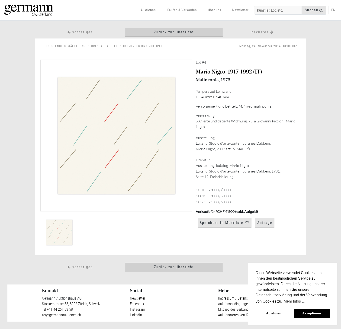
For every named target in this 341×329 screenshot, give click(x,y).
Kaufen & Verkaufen (182, 10)
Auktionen (148, 10)
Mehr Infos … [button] (295, 301)
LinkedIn (136, 315)
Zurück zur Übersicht (174, 32)
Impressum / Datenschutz (237, 298)
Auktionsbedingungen (234, 304)
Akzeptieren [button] (311, 313)
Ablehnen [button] (273, 313)
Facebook (137, 304)
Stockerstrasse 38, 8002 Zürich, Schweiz (71, 304)
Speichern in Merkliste (221, 222)
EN (333, 10)
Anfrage (264, 222)
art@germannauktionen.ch (61, 315)
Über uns (214, 10)
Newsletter (240, 10)
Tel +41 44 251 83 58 (57, 309)
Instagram (137, 309)
